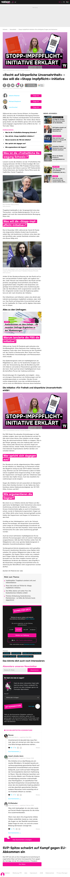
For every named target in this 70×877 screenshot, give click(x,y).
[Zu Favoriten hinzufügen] (21, 85)
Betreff (6, 694)
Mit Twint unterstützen (24, 640)
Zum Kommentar (13, 751)
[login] (2, 874)
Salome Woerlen (14, 95)
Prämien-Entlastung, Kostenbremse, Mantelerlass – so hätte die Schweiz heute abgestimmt (20, 598)
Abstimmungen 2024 (25, 656)
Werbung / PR (17, 873)
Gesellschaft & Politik (32, 653)
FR (64, 2)
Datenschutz (50, 873)
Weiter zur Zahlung (22, 635)
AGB (41, 873)
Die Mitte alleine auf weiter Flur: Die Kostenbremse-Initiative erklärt (18, 592)
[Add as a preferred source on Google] (31, 85)
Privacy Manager (62, 873)
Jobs (25, 873)
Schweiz (5, 29)
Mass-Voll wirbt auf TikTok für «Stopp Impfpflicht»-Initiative (19, 587)
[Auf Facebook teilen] (4, 85)
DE (60, 2)
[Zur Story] (35, 856)
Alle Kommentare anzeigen (22, 840)
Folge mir (36, 95)
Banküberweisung (29, 644)
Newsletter (6, 873)
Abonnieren (34, 670)
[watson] (5, 2)
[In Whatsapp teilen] (8, 85)
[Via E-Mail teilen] (12, 85)
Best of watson (9, 656)
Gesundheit (13, 29)
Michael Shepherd (15, 101)
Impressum (33, 873)
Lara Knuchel (13, 107)
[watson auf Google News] (41, 85)
